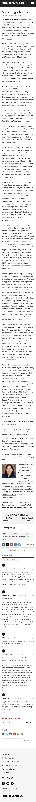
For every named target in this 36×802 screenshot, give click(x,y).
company (17, 148)
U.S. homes (28, 22)
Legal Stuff (4, 791)
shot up (9, 38)
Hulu (11, 228)
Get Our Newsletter (9, 758)
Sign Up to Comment (9, 765)
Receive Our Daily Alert (10, 762)
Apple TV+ (23, 158)
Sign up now (6, 505)
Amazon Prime (7, 193)
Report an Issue (7, 773)
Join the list (27, 508)
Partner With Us (13, 791)
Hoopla (4, 317)
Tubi (29, 346)
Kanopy (21, 365)
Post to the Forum (8, 769)
